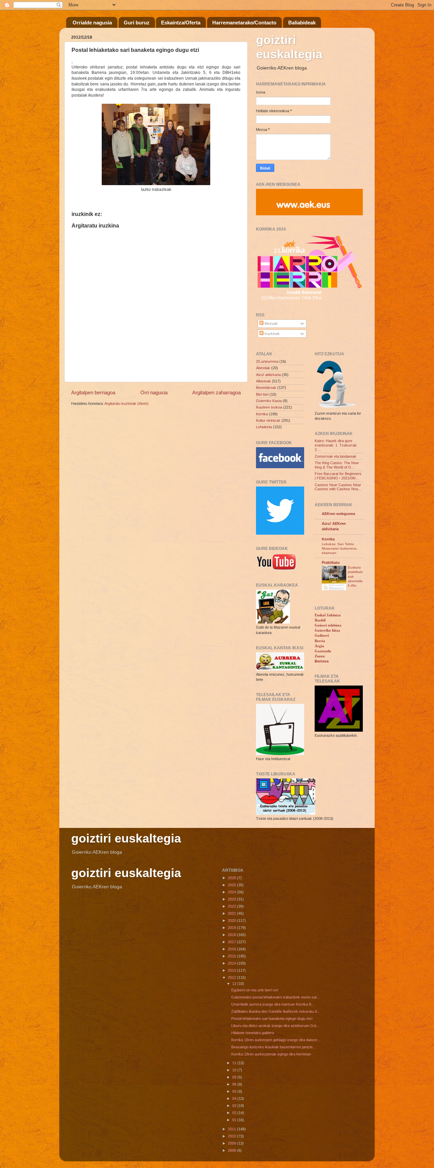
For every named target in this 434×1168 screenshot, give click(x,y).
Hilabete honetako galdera (252, 1033)
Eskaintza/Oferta (180, 22)
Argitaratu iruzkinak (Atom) (126, 403)
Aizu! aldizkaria (268, 375)
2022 (232, 906)
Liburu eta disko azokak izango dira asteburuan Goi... (275, 1026)
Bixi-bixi (262, 394)
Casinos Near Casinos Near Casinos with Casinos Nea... (338, 487)
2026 (232, 878)
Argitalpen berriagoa (93, 392)
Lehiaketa (264, 427)
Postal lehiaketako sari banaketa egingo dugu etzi (271, 1018)
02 (234, 1113)
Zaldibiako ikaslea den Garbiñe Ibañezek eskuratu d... (275, 1011)
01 (234, 1120)
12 (234, 984)
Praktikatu (331, 562)
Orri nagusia (153, 392)
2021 (232, 913)
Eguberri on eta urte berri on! (254, 990)
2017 (232, 942)
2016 (232, 949)
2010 (232, 1136)
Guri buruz (137, 22)
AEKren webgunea (338, 514)
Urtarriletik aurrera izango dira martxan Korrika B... (272, 1004)
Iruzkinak (271, 334)
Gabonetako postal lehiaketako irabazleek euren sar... (275, 997)
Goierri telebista (328, 625)
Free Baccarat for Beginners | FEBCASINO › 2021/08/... (338, 476)
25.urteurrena (267, 361)
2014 (232, 963)
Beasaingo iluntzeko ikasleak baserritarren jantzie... (273, 1047)
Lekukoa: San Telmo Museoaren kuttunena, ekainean (339, 548)
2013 (232, 970)
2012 (232, 977)
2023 (232, 899)
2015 (232, 956)
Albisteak (263, 381)
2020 (232, 920)
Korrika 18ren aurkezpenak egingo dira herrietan (271, 1054)
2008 (232, 1150)
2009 (232, 1143)
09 (234, 1077)
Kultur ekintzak (268, 420)
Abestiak (263, 368)
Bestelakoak (266, 387)
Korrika (262, 414)
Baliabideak (302, 22)
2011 (232, 1129)
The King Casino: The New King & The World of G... (337, 465)
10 (234, 1070)
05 (234, 1091)
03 (234, 1106)
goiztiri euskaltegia (289, 47)
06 (234, 1084)
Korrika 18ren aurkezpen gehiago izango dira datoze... (275, 1040)
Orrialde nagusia (92, 22)
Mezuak (270, 323)
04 (234, 1098)
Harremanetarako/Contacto (244, 22)
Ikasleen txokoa (269, 407)
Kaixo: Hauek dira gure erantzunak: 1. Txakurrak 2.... (336, 445)
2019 (232, 928)
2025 (232, 885)
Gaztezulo (323, 651)
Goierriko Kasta (269, 401)
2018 (232, 935)
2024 (232, 892)
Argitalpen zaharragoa (216, 392)
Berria (320, 641)
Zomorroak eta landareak (335, 456)
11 (234, 1063)
